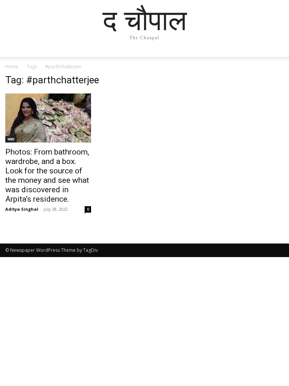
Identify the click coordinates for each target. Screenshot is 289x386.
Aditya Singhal (21, 209)
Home (11, 66)
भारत (11, 139)
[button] (275, 58)
